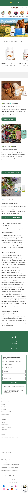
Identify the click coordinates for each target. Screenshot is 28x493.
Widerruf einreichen (6, 452)
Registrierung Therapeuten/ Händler (10, 437)
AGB (2, 447)
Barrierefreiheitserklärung (7, 455)
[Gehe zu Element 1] (11, 348)
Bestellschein (4, 406)
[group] (14, 27)
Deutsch (13, 479)
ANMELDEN (14, 382)
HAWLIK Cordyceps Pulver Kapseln (9, 63)
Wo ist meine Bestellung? (7, 411)
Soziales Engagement (6, 427)
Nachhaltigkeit (5, 424)
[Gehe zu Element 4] (16, 348)
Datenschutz (4, 445)
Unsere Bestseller (9, 119)
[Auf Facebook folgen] (2, 475)
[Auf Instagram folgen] (6, 475)
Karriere (3, 434)
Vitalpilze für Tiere (5, 432)
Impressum (4, 450)
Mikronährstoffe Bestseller (12, 217)
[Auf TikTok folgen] (14, 475)
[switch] (24, 491)
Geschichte (4, 429)
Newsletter (4, 409)
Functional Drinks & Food (11, 172)
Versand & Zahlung (6, 401)
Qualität (19, 306)
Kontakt (3, 404)
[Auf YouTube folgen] (10, 475)
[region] (14, 340)
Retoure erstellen (5, 414)
